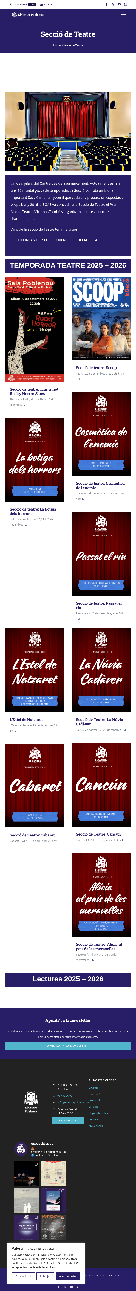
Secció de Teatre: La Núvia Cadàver (96, 670)
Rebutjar (45, 1276)
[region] (46, 1263)
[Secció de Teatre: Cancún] (101, 785)
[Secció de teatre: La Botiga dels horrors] (34, 460)
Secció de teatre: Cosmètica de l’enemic (96, 434)
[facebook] (106, 4)
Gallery (40, 329)
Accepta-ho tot (67, 1276)
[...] (24, 404)
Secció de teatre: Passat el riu (96, 554)
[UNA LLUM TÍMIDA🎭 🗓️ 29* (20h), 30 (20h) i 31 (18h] (26, 1200)
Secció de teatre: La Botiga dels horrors (30, 460)
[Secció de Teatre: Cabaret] (34, 785)
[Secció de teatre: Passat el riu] (101, 554)
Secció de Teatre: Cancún (96, 785)
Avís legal (114, 1275)
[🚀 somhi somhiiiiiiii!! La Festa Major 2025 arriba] (53, 1227)
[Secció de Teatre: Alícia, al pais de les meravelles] (101, 895)
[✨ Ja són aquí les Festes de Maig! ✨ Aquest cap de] (53, 1173)
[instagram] (125, 4)
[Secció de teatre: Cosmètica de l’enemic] (101, 434)
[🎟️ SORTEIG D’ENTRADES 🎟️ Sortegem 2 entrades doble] (26, 1173)
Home (57, 45)
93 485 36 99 (64, 1095)
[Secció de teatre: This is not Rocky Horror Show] (34, 329)
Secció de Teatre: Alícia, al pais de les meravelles (96, 895)
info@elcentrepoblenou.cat (73, 1102)
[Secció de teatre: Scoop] (101, 318)
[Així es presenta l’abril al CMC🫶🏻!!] (53, 1200)
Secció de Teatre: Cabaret (30, 786)
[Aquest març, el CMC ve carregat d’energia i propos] (26, 1227)
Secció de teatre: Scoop (96, 318)
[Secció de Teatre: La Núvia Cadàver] (101, 670)
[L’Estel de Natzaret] (34, 670)
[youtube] (119, 4)
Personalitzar (23, 1276)
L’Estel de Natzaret (30, 670)
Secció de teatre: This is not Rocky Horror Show (30, 329)
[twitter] (113, 4)
